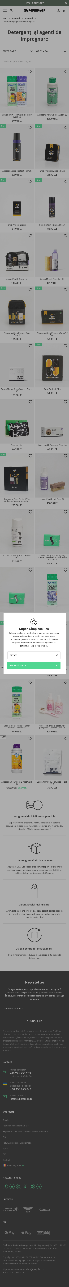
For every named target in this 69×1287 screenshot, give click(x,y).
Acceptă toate (18, 665)
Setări (13, 655)
